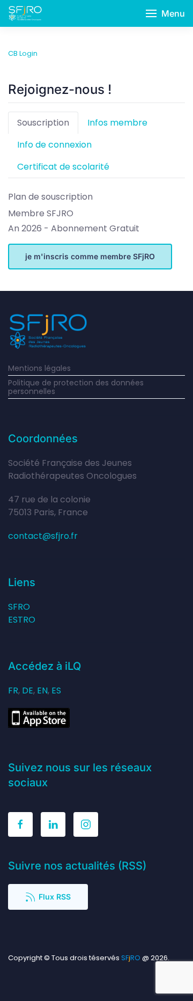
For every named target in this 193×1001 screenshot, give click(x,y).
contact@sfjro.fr (43, 536)
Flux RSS (55, 896)
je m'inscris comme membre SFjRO (90, 256)
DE (27, 690)
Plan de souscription (50, 197)
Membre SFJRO (40, 213)
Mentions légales (39, 368)
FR (13, 690)
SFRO (19, 607)
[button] (165, 13)
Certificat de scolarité (63, 166)
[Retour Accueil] (25, 13)
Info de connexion (54, 144)
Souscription (43, 122)
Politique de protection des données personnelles (76, 387)
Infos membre (117, 122)
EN (42, 690)
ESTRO (21, 619)
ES (56, 690)
